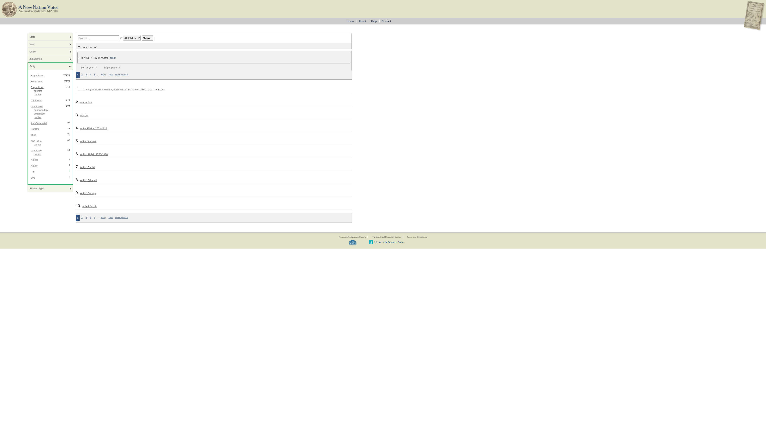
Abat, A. (84, 115)
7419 (103, 74)
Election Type (37, 188)
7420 (111, 74)
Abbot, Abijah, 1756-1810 (94, 154)
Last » (125, 74)
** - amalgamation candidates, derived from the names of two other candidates (122, 89)
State (32, 36)
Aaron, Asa (86, 102)
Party (32, 66)
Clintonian (36, 100)
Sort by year (87, 67)
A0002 (34, 166)
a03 (33, 177)
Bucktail (35, 129)
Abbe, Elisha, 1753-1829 (93, 128)
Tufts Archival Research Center (386, 237)
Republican (37, 75)
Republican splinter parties (37, 91)
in (121, 38)
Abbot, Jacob (89, 206)
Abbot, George (88, 193)
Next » (113, 58)
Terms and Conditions (417, 237)
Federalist (36, 81)
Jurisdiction (36, 58)
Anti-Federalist (39, 123)
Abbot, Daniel (87, 167)
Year (32, 44)
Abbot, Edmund (88, 180)
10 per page (110, 67)
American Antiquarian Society (352, 237)
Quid (33, 135)
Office (33, 51)
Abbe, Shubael (88, 141)
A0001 (34, 160)
